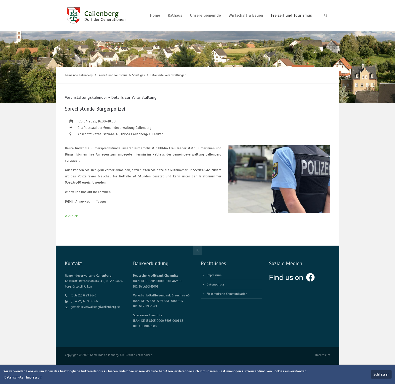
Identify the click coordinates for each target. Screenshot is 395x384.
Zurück (73, 216)
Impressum (214, 275)
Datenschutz (215, 284)
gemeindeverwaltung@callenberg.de (95, 307)
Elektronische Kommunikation (227, 294)
